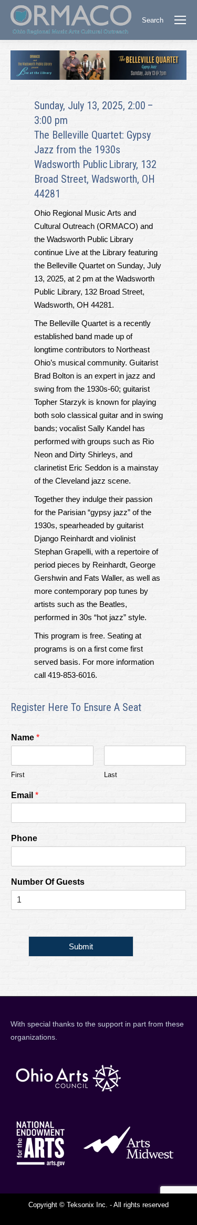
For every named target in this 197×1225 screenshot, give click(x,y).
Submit (81, 946)
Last (110, 775)
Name (25, 737)
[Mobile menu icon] (180, 20)
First (18, 775)
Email (24, 795)
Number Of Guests (48, 881)
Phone (24, 838)
